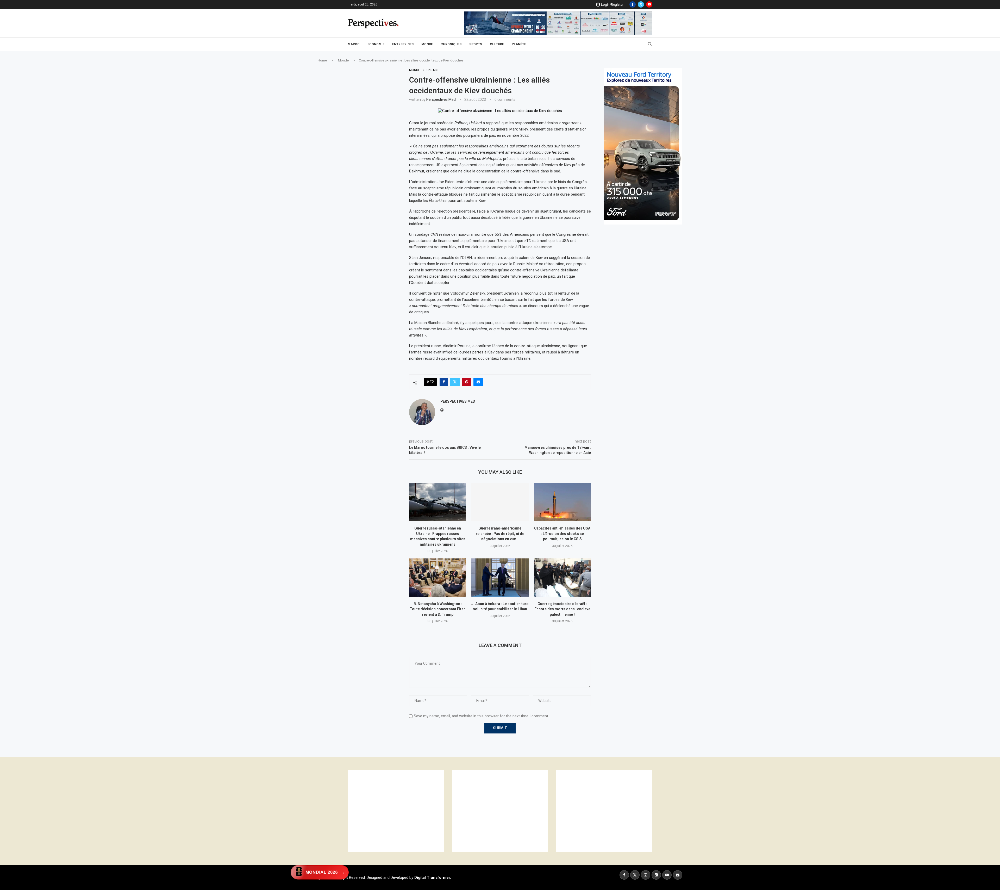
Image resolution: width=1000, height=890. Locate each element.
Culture (497, 44)
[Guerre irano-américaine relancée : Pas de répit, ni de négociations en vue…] (499, 502)
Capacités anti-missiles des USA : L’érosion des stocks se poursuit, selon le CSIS (562, 533)
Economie (375, 44)
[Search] (649, 44)
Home (322, 60)
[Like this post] (432, 382)
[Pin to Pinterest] (466, 382)
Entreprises (403, 44)
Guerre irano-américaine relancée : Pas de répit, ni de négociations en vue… (500, 533)
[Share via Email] (478, 382)
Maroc (354, 44)
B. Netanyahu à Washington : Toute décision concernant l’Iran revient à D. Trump (438, 609)
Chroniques (451, 44)
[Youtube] (649, 4)
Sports (475, 44)
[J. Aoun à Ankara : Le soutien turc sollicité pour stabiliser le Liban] (499, 577)
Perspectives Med (441, 99)
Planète (519, 44)
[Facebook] (632, 4)
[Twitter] (641, 4)
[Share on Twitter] (455, 382)
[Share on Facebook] (444, 382)
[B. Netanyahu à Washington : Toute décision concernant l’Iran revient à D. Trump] (437, 577)
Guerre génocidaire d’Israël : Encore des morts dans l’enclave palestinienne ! (562, 609)
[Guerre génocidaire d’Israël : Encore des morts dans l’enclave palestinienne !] (562, 577)
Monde (427, 44)
